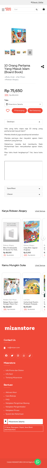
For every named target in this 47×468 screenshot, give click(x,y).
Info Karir (9, 374)
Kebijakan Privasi (12, 410)
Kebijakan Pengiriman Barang (17, 403)
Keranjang (20, 110)
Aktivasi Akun (11, 392)
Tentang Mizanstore (14, 378)
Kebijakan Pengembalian (16, 407)
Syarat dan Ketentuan (15, 414)
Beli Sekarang (35, 110)
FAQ (7, 399)
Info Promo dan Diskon (15, 370)
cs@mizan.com (14, 347)
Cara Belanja (11, 396)
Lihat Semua (40, 211)
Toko (6, 100)
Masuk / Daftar (37, 2)
